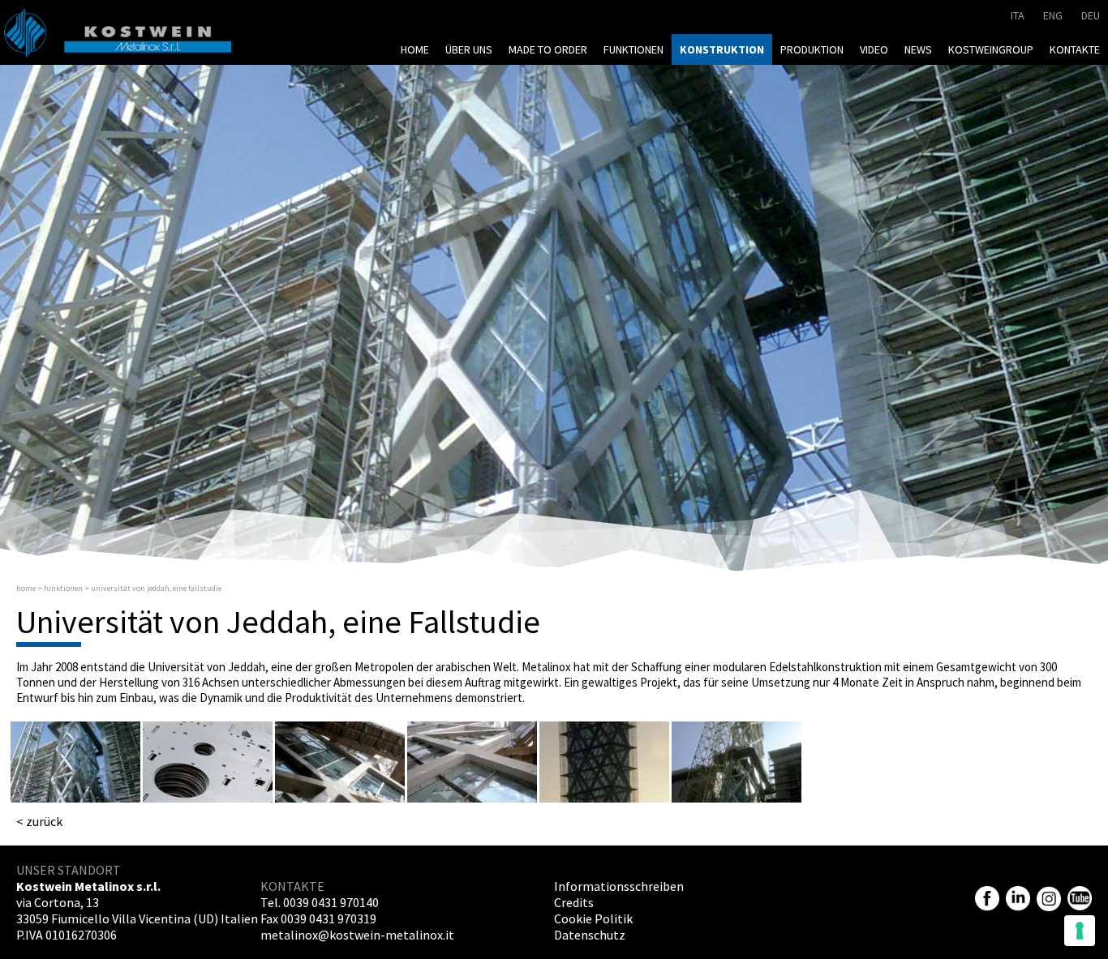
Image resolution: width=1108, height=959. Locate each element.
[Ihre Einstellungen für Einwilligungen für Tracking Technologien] (1079, 930)
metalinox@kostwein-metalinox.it (357, 935)
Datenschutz (589, 935)
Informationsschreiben (619, 886)
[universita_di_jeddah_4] (472, 762)
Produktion (812, 49)
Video (874, 49)
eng (1053, 15)
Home (415, 49)
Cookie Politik (593, 918)
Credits (574, 902)
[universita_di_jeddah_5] (604, 762)
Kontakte (1075, 49)
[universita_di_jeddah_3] (340, 762)
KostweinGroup (990, 49)
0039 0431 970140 (331, 902)
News (918, 49)
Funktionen (633, 49)
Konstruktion (722, 49)
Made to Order (548, 49)
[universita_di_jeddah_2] (208, 762)
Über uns (468, 49)
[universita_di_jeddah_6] (736, 762)
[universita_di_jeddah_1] (75, 762)
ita (1017, 15)
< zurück (39, 821)
